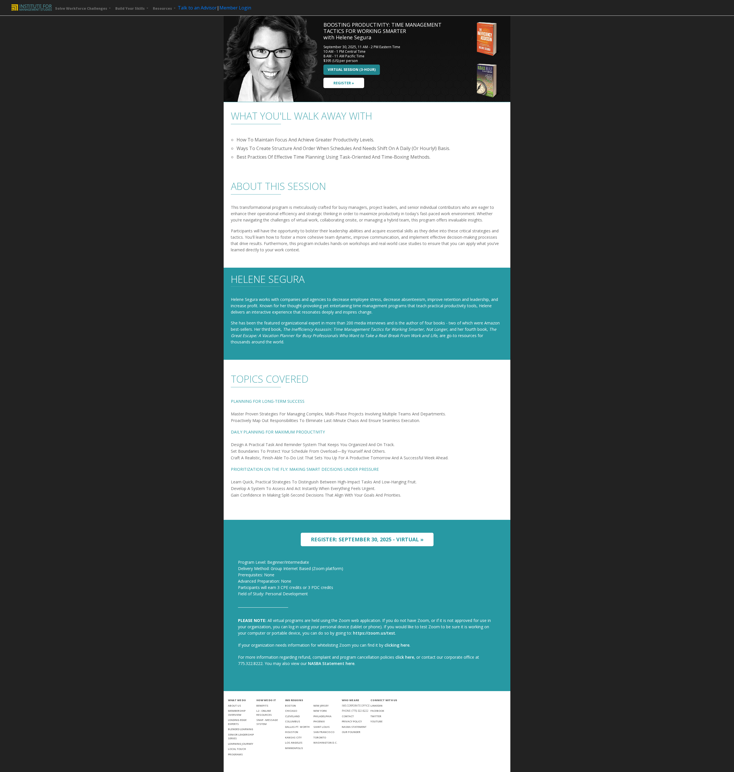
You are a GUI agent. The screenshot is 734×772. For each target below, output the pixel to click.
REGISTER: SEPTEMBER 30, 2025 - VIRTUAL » (367, 539)
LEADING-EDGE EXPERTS (237, 722)
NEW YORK (320, 711)
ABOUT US (234, 705)
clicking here (396, 645)
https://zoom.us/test (374, 633)
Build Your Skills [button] (130, 8)
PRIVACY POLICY (352, 721)
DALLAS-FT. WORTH (297, 727)
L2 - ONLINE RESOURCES (264, 713)
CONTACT (348, 716)
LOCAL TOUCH (237, 749)
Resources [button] (163, 8)
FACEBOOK (377, 711)
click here (404, 657)
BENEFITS (262, 705)
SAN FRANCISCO (323, 732)
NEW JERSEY (321, 705)
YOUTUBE (376, 721)
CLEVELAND (292, 716)
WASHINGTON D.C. (325, 742)
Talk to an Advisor (197, 8)
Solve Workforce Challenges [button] (81, 8)
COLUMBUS (292, 721)
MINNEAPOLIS (294, 748)
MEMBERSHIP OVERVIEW (236, 713)
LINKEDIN (376, 705)
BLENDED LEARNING (240, 729)
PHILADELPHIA (322, 716)
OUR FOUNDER (351, 732)
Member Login (235, 8)
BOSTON (290, 705)
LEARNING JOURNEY (240, 744)
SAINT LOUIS (321, 727)
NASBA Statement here (331, 663)
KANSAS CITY (293, 737)
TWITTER (375, 716)
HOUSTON (291, 732)
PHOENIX (319, 721)
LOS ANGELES (293, 742)
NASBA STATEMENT (354, 727)
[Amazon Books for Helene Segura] (487, 38)
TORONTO (319, 737)
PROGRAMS (235, 754)
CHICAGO (291, 711)
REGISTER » (343, 82)
